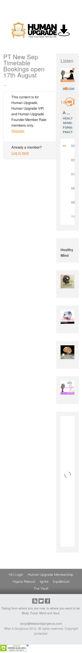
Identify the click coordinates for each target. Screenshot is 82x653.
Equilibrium (61, 581)
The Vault (41, 588)
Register (17, 130)
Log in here (20, 152)
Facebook (47, 601)
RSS (34, 601)
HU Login (16, 574)
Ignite (44, 581)
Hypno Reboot (24, 581)
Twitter (41, 601)
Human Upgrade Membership (50, 574)
